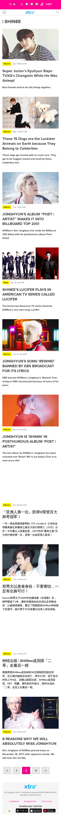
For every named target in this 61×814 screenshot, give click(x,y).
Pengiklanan (14, 801)
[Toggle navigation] (4, 12)
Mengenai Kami (30, 801)
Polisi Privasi (46, 801)
